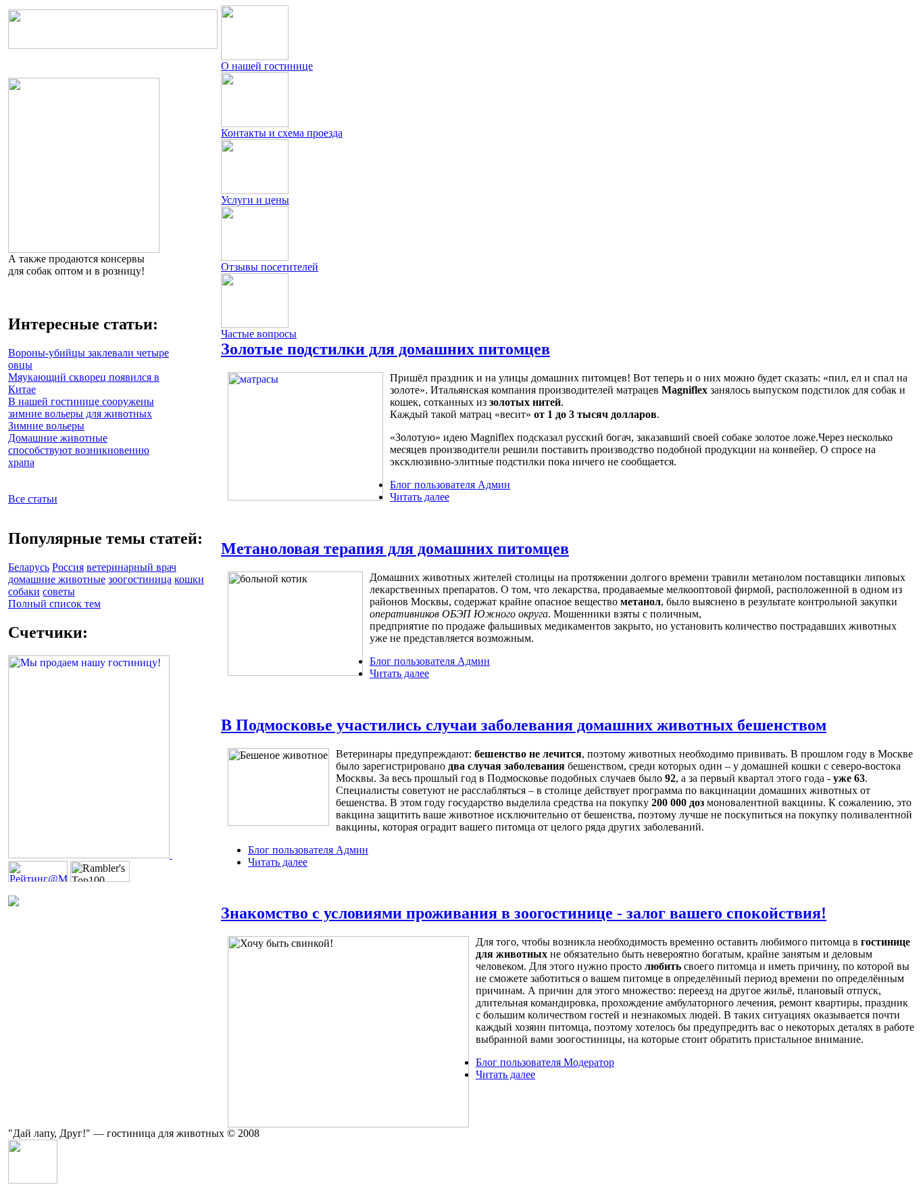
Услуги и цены (255, 200)
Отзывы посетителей (269, 267)
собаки (24, 591)
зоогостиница (140, 579)
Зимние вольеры (46, 426)
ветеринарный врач (131, 567)
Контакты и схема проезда (282, 133)
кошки (189, 579)
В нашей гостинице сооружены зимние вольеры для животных (81, 407)
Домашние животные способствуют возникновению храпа (78, 450)
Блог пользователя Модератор (545, 1062)
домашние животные (56, 579)
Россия (68, 567)
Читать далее (419, 497)
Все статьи (32, 499)
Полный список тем (54, 603)
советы (59, 591)
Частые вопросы (259, 334)
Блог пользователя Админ (450, 484)
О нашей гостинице (267, 66)
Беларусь (28, 567)
